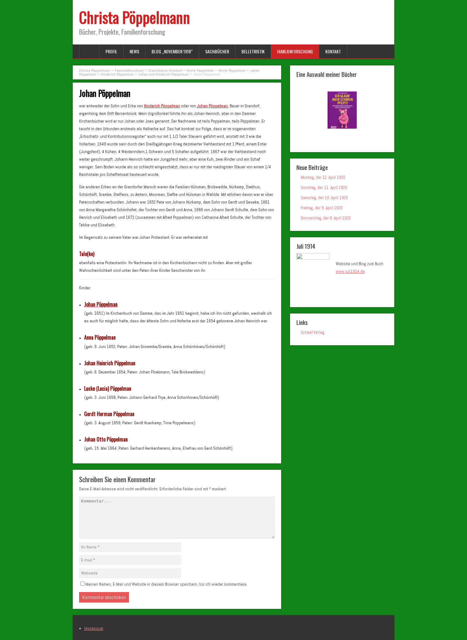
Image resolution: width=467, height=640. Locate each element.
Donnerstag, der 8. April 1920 (326, 218)
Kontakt (333, 51)
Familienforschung (295, 51)
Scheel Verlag (312, 332)
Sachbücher (217, 51)
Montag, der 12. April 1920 (323, 177)
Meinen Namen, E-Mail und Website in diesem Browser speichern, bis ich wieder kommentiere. (166, 584)
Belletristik (253, 51)
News (134, 51)
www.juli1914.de (350, 271)
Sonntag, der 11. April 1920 (324, 187)
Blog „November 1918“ (172, 51)
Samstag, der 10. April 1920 (324, 197)
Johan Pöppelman (212, 106)
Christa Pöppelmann (134, 17)
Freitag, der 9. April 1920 (321, 208)
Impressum (93, 628)
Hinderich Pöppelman (162, 106)
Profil (111, 51)
